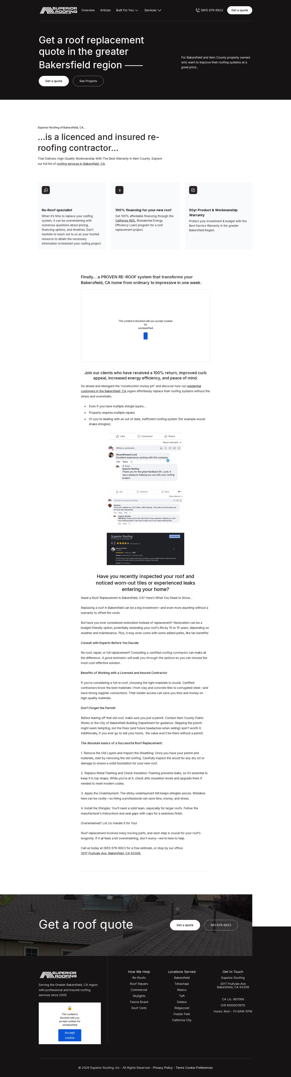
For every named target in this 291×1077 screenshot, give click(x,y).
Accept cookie (145, 335)
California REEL (125, 220)
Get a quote (239, 10)
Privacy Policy (162, 1067)
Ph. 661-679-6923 (233, 993)
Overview (88, 10)
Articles (105, 10)
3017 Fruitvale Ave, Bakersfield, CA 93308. (111, 853)
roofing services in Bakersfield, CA (81, 163)
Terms (180, 1067)
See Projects (88, 81)
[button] (127, 10)
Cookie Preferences (199, 1067)
